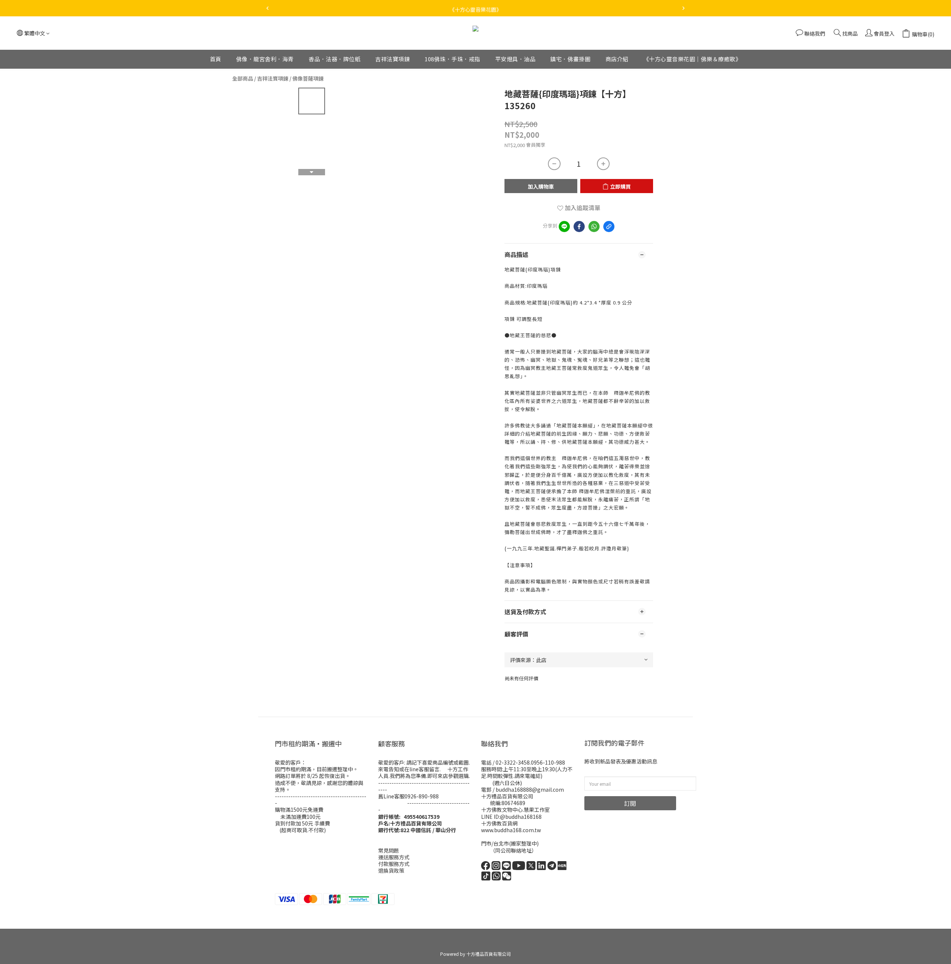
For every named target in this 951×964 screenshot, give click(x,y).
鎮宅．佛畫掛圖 (570, 59)
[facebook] (579, 226)
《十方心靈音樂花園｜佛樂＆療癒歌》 (692, 59)
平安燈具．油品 (515, 59)
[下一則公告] (683, 8)
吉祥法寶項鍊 (392, 59)
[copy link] (608, 226)
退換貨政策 (391, 870)
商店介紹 (617, 59)
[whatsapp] (594, 226)
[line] (564, 226)
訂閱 (630, 803)
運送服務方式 (393, 857)
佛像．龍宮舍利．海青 (265, 59)
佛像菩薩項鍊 (308, 78)
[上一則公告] (267, 8)
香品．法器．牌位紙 (335, 59)
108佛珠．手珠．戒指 (452, 59)
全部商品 (242, 78)
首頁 (215, 59)
